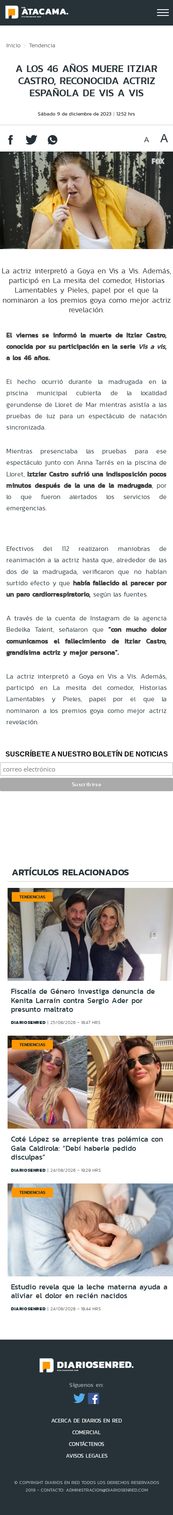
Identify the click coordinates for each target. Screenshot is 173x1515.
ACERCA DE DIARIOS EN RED (86, 1421)
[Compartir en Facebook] (10, 144)
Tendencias (32, 896)
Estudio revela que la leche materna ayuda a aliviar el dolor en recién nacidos (89, 1291)
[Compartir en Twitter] (31, 144)
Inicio (13, 45)
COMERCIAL (86, 1432)
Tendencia (42, 45)
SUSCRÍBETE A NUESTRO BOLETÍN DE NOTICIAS (86, 754)
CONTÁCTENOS (86, 1444)
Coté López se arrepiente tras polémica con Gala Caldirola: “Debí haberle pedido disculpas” (87, 1148)
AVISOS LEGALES (86, 1456)
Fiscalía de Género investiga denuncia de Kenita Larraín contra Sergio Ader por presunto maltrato (83, 1000)
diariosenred (28, 1022)
